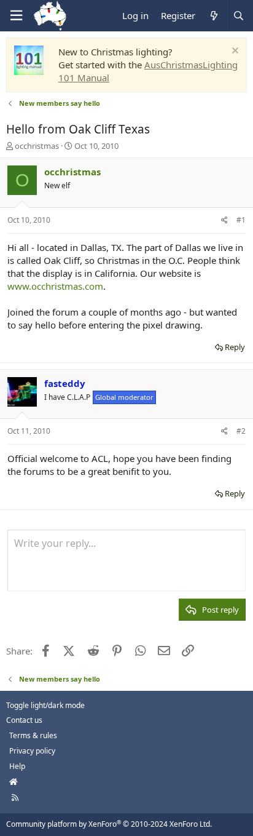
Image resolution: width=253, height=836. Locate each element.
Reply (235, 346)
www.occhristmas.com (55, 286)
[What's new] (213, 15)
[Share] (224, 220)
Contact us (24, 720)
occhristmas (37, 145)
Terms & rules (33, 735)
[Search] (238, 15)
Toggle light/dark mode (45, 705)
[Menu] (15, 15)
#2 (241, 431)
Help (17, 766)
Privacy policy (32, 751)
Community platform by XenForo (109, 824)
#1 (241, 220)
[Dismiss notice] (233, 52)
